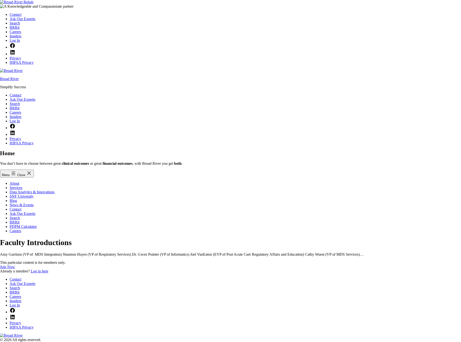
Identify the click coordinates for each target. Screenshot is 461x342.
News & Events (22, 205)
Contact (15, 209)
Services (16, 188)
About (14, 183)
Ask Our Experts (22, 214)
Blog (13, 201)
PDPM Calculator (23, 226)
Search (15, 218)
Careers (15, 231)
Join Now (7, 267)
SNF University (22, 196)
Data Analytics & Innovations (32, 192)
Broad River (9, 79)
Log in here (39, 271)
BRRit (14, 222)
